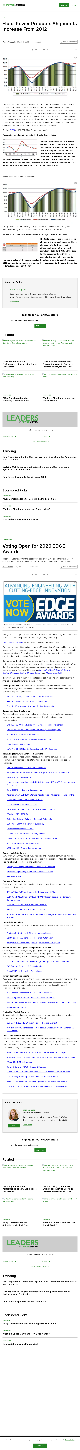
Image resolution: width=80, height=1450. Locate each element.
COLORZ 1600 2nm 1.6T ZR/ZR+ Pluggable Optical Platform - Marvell (38, 961)
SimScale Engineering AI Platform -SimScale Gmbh (30, 871)
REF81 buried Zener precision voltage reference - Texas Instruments (37, 1081)
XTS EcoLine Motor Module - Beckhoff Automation (29, 993)
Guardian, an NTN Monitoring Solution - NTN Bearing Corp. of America (38, 1072)
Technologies (7, 539)
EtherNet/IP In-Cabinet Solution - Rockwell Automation (31, 706)
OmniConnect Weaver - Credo (20, 829)
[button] (4, 5)
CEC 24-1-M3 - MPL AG (18, 814)
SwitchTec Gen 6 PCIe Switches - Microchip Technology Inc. (34, 730)
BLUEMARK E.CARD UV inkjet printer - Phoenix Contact (32, 1023)
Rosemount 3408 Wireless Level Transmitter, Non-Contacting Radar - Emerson (42, 1057)
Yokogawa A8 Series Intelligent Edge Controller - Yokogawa (33, 943)
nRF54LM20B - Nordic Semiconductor (24, 848)
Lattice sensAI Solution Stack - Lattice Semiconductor (31, 809)
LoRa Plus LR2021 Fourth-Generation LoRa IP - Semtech (32, 749)
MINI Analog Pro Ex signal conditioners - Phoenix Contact (32, 1076)
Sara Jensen (7, 567)
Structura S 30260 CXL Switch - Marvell (24, 800)
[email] (47, 50)
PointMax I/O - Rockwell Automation (23, 734)
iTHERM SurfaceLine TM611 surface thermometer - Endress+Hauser (37, 1086)
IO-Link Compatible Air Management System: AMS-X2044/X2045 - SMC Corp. (42, 1002)
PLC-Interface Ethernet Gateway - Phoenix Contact (29, 739)
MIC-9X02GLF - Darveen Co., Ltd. (22, 804)
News (4, 17)
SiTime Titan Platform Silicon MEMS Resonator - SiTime (31, 892)
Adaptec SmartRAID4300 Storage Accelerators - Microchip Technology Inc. (41, 795)
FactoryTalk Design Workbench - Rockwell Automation (31, 867)
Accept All (40, 1445)
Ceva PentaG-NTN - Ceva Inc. (20, 744)
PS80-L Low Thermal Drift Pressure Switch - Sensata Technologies (36, 1052)
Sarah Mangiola (9, 42)
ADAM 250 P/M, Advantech (19, 1062)
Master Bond (8, 437)
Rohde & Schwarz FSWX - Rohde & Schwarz (26, 1067)
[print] (76, 50)
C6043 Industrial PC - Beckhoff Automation (26, 768)
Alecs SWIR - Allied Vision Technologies (24, 971)
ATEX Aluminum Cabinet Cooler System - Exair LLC (29, 701)
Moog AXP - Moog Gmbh (18, 1007)
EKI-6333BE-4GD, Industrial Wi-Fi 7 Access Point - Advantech (35, 725)
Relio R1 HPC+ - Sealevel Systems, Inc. (24, 790)
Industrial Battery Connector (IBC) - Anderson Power (30, 696)
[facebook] (32, 50)
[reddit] (44, 50)
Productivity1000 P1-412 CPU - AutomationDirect (29, 933)
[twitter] (40, 50)
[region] (40, 1443)
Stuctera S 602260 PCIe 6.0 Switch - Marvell (27, 905)
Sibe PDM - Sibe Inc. (16, 876)
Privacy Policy (69, 1440)
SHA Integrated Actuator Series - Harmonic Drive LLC (31, 997)
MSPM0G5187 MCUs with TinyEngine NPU (26, 833)
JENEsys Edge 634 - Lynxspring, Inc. (23, 843)
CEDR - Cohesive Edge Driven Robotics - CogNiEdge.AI (32, 838)
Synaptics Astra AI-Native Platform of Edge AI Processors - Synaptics (38, 772)
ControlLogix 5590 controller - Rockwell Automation (30, 938)
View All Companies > (40, 442)
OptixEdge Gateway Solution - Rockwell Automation (30, 819)
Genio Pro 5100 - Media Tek (19, 777)
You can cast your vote (12, 642)
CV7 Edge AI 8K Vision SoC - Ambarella (24, 966)
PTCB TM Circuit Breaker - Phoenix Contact (26, 909)
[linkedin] (36, 50)
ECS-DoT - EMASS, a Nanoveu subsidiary (25, 824)
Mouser (45, 437)
